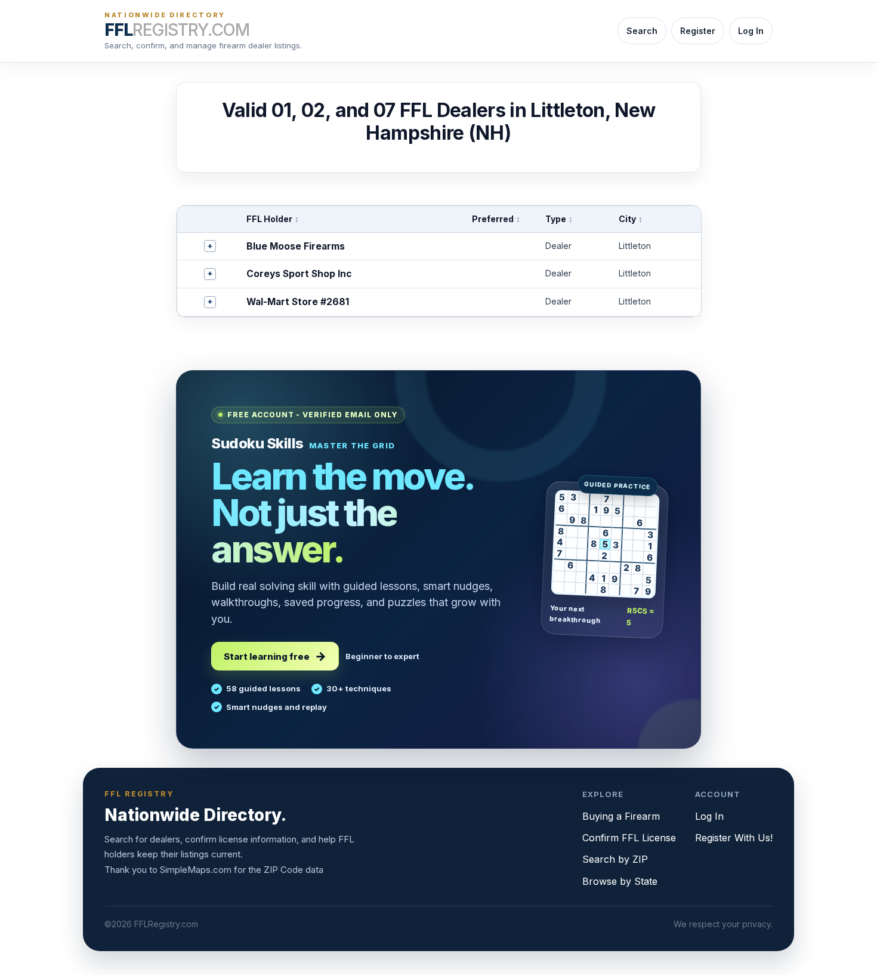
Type (559, 219)
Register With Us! (734, 838)
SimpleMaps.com (195, 869)
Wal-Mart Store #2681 (297, 301)
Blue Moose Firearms (295, 246)
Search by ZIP (615, 859)
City (631, 219)
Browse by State (619, 881)
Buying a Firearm (621, 816)
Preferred (496, 219)
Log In (751, 31)
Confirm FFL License (629, 838)
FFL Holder (272, 219)
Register (697, 31)
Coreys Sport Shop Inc (299, 273)
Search (641, 31)
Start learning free (267, 656)
